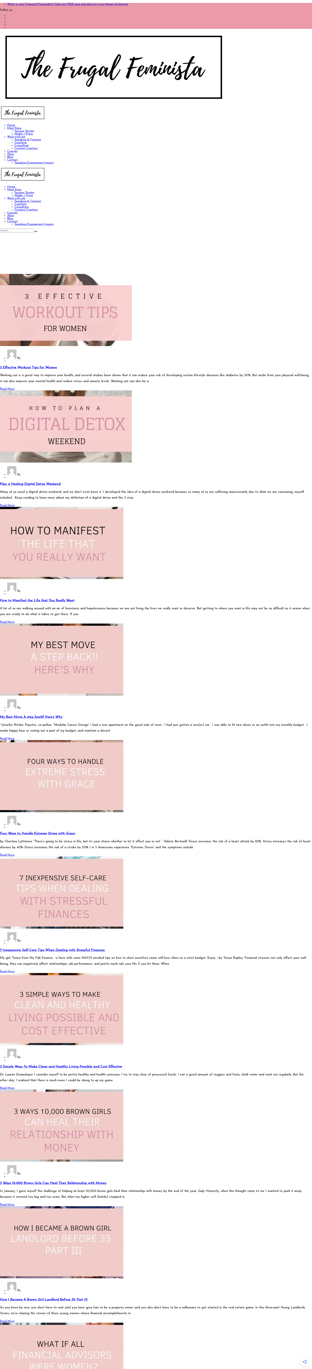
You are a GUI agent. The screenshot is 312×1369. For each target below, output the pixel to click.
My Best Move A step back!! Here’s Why (31, 717)
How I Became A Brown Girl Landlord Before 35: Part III (44, 1299)
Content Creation (26, 148)
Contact (12, 160)
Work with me (16, 136)
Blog (10, 157)
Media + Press (23, 134)
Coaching (20, 142)
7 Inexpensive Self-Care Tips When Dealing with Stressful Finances (52, 950)
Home (11, 125)
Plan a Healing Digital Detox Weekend (30, 484)
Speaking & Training (27, 139)
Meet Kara (14, 128)
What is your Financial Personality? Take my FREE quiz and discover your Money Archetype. (68, 4)
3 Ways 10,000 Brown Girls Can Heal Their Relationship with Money (53, 1183)
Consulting (21, 145)
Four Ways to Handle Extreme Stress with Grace (37, 833)
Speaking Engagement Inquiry (34, 162)
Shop (10, 154)
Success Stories (24, 131)
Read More (7, 389)
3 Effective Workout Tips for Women (28, 367)
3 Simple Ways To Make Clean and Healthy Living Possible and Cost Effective (61, 1066)
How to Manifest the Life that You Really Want (37, 600)
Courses (12, 151)
